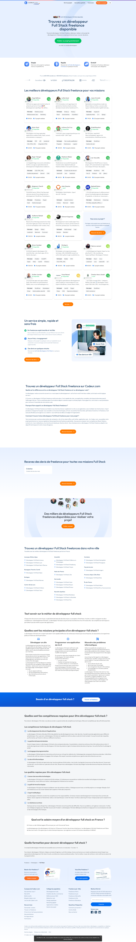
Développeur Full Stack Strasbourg (65, 564)
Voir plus (67, 304)
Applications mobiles (52, 905)
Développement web (52, 891)
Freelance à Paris (73, 891)
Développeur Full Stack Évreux (64, 587)
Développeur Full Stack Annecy (35, 560)
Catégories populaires (53, 889)
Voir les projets (68, 3)
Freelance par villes (75, 889)
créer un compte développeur (69, 45)
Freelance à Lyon (73, 894)
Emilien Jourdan (37, 274)
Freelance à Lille (73, 898)
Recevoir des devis (97, 233)
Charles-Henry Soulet (98, 274)
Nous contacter (73, 912)
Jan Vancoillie (95, 158)
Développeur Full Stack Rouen (64, 585)
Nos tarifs (27, 894)
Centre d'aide (72, 910)
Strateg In (64, 245)
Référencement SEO (52, 896)
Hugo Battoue (36, 98)
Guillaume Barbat (37, 216)
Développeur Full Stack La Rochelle (66, 597)
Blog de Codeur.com (30, 898)
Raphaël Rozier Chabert (95, 186)
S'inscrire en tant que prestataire (33, 912)
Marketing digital (51, 902)
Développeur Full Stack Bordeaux (65, 595)
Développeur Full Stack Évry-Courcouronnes (98, 588)
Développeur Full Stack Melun (94, 585)
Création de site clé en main (33, 471)
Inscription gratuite (80, 3)
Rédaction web (51, 898)
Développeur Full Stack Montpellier (96, 560)
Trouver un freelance (91, 699)
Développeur (34, 862)
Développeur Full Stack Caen (64, 582)
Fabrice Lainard (96, 246)
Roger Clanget (36, 157)
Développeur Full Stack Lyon (34, 562)
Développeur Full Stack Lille (64, 574)
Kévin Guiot (35, 127)
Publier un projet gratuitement (68, 41)
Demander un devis (29, 907)
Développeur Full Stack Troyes (64, 567)
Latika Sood (65, 98)
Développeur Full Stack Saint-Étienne (36, 565)
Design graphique (51, 900)
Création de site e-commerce (55, 894)
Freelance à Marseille (75, 896)
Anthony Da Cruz (66, 127)
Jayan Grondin (95, 98)
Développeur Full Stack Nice (94, 578)
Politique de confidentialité (40, 932)
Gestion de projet (51, 907)
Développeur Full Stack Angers (94, 570)
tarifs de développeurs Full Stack (44, 351)
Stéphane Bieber (66, 157)
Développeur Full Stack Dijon (34, 573)
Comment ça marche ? (75, 907)
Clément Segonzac (67, 217)
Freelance (26, 862)
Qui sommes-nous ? (29, 891)
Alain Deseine (65, 186)
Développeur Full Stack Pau (63, 600)
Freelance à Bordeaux (75, 900)
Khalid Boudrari (96, 127)
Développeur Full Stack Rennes (35, 580)
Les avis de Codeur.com (31, 900)
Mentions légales (28, 932)
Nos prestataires (29, 914)
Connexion (91, 3)
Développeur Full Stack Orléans (35, 588)
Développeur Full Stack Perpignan (95, 562)
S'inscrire (101, 904)
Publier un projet (101, 3)
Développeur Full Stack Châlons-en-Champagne (66, 561)
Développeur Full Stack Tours (34, 590)
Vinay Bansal (65, 274)
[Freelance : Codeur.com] (32, 2)
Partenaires (27, 918)
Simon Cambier (37, 245)
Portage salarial (28, 916)
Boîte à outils (27, 896)
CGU (50, 932)
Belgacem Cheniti (37, 186)
